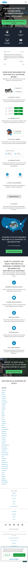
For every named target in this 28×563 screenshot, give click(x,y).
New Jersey (4, 446)
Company (14, 511)
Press (14, 516)
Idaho (3, 411)
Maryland (4, 427)
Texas (3, 472)
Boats (14, 503)
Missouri (4, 437)
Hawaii (3, 409)
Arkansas (4, 396)
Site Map (14, 543)
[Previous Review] (4, 64)
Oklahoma (4, 458)
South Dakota (5, 468)
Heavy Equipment (14, 506)
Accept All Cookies (19, 555)
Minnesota (4, 433)
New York (4, 450)
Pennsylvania (5, 462)
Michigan (4, 431)
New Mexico (5, 448)
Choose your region (13, 529)
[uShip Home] (4, 2)
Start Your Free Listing (14, 251)
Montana (4, 439)
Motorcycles (14, 495)
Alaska (3, 392)
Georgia (3, 407)
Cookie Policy (14, 546)
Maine (3, 425)
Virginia (3, 478)
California (4, 398)
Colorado (4, 400)
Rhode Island (4, 464)
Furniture (14, 498)
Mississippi (4, 435)
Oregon (3, 460)
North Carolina (5, 452)
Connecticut (4, 402)
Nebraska (4, 441)
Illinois (3, 413)
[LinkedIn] (22, 525)
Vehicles (14, 493)
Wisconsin (4, 484)
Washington (4, 480)
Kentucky (4, 421)
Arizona (3, 394)
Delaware (4, 404)
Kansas (3, 419)
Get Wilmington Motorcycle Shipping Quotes (14, 22)
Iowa (3, 417)
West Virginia (5, 482)
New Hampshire (5, 445)
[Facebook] (5, 525)
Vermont (4, 476)
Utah (3, 474)
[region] (14, 554)
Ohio (3, 456)
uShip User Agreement (14, 538)
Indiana (3, 415)
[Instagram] (10, 525)
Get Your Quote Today (14, 371)
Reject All (7, 555)
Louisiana (4, 423)
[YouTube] (18, 525)
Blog (14, 519)
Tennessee (4, 470)
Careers (14, 514)
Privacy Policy (14, 540)
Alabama (4, 390)
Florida (3, 406)
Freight (14, 501)
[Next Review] (23, 64)
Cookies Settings (14, 559)
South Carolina (5, 466)
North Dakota (5, 454)
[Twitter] (14, 525)
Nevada (3, 443)
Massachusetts (5, 429)
